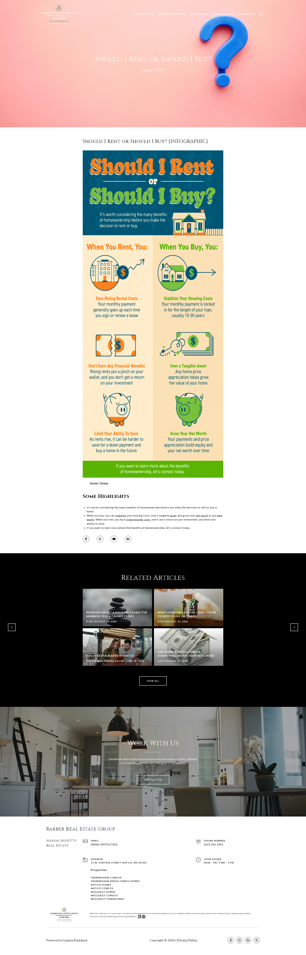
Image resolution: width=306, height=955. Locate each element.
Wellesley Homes (103, 892)
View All (153, 680)
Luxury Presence (75, 940)
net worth (202, 515)
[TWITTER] (256, 940)
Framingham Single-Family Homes (115, 881)
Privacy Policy (187, 940)
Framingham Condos (106, 877)
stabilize (120, 515)
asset (173, 515)
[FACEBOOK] (231, 940)
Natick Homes (101, 884)
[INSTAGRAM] (239, 940)
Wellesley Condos (104, 895)
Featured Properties (172, 14)
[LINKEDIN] (248, 940)
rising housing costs (138, 519)
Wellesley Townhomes (107, 899)
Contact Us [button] (153, 779)
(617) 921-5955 (213, 844)
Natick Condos (102, 888)
